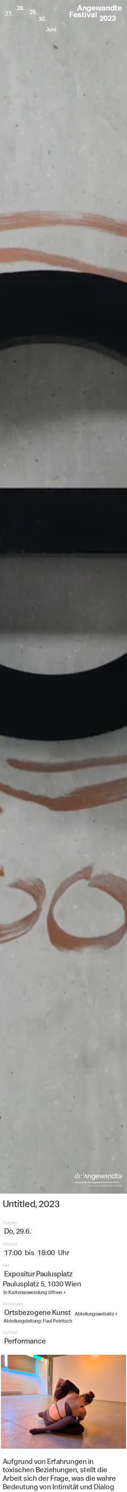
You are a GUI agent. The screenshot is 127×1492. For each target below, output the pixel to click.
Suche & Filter (79, 1477)
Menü (37, 1477)
